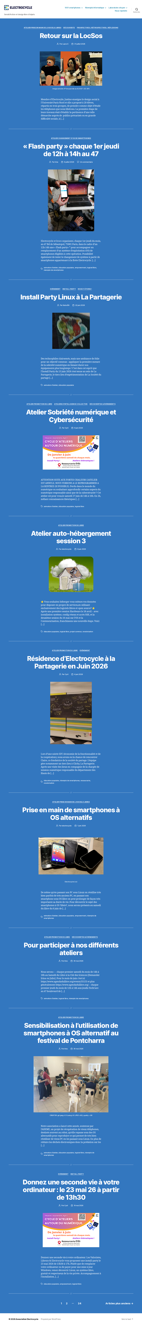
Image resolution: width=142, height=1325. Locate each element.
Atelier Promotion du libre (39, 404)
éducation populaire (66, 268)
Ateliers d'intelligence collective (71, 404)
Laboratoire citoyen (117, 8)
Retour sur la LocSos (71, 36)
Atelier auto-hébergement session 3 (71, 537)
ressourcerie (85, 780)
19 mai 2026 (78, 1205)
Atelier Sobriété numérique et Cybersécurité (71, 416)
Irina (56, 162)
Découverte (69, 28)
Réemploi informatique (94, 8)
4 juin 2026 (78, 674)
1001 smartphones (72, 8)
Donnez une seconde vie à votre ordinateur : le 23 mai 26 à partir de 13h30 (71, 1189)
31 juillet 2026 (79, 44)
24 (79, 1303)
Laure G (65, 44)
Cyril (66, 428)
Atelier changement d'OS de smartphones (71, 138)
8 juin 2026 (81, 549)
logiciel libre (91, 268)
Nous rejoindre (121, 11)
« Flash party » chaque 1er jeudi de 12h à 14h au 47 (71, 150)
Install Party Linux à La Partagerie (71, 297)
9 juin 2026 (78, 428)
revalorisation (88, 632)
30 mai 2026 (78, 961)
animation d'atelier (51, 268)
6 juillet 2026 (69, 162)
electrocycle (66, 549)
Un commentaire (86, 162)
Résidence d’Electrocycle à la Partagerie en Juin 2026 (71, 662)
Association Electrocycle (27, 1319)
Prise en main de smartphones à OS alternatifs (71, 813)
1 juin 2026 (81, 826)
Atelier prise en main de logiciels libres (42, 28)
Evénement (55, 289)
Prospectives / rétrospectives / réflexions (97, 28)
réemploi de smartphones (54, 270)
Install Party (69, 289)
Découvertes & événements (102, 404)
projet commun (76, 632)
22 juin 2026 (80, 305)
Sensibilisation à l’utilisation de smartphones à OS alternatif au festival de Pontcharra (70, 1033)
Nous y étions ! (85, 289)
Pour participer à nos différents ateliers (71, 949)
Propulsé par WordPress (51, 1319)
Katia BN (66, 305)
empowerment (80, 268)
